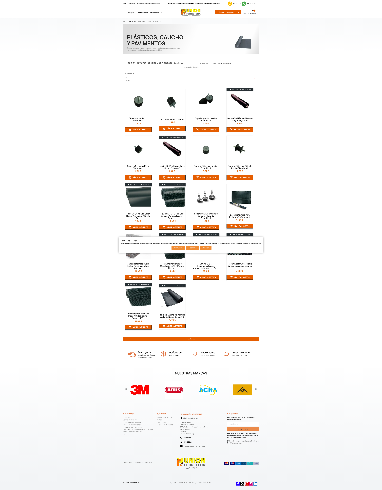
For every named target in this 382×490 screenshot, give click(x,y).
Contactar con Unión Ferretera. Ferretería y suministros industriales (138, 431)
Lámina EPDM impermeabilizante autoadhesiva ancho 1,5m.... (206, 265)
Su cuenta (161, 414)
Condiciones (156, 3)
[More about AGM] (242, 389)
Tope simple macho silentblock (138, 119)
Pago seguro (208, 352)
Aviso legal (128, 462)
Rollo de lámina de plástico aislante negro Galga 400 (172, 315)
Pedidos (160, 420)
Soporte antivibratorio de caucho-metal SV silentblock (206, 215)
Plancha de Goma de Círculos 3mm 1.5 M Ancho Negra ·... (172, 265)
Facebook (238, 483)
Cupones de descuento (165, 425)
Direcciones (161, 422)
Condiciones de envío (130, 420)
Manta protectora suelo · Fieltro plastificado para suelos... (138, 265)
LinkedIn (255, 483)
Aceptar (206, 248)
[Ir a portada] (191, 463)
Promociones (143, 13)
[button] (125, 389)
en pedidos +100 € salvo (146, 355)
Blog (163, 13)
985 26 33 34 (237, 3)
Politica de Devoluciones (132, 425)
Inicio (124, 3)
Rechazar (192, 248)
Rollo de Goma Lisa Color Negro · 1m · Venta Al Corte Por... (138, 215)
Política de (175, 352)
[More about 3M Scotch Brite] (139, 389)
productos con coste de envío (145, 357)
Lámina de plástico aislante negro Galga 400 (172, 167)
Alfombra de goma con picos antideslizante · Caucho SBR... (138, 315)
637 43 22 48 (251, 3)
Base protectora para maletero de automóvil (239, 215)
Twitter (242, 483)
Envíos (139, 3)
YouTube (247, 483)
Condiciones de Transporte (132, 422)
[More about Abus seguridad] (174, 389)
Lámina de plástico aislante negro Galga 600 (240, 119)
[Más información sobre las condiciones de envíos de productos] (132, 354)
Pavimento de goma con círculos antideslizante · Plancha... (172, 215)
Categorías (131, 13)
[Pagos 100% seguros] (195, 354)
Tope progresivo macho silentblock (206, 119)
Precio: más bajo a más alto (234, 63)
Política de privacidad (179, 483)
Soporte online (241, 352)
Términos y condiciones (143, 462)
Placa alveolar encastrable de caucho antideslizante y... (240, 265)
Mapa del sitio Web (204, 483)
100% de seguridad (207, 355)
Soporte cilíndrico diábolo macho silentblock (240, 167)
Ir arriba (191, 339)
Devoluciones (146, 3)
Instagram (251, 483)
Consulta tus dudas (239, 355)
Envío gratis (144, 352)
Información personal (164, 417)
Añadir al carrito (138, 129)
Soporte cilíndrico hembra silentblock (206, 167)
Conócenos (131, 3)
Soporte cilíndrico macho (172, 119)
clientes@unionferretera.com (194, 446)
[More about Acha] (208, 389)
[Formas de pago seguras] (241, 463)
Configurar (178, 248)
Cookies (192, 483)
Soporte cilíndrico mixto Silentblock (138, 167)
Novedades (154, 13)
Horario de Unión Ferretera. (132, 427)
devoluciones (174, 355)
